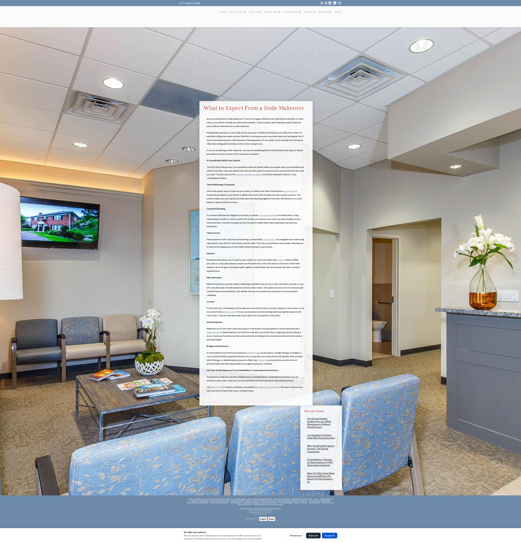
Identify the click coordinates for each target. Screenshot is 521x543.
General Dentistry (220, 501)
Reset (271, 519)
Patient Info (252, 501)
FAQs (316, 499)
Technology (314, 502)
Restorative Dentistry (319, 501)
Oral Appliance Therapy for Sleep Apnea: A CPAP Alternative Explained (320, 462)
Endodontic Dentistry (302, 499)
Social (304, 502)
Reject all (313, 535)
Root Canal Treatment (198, 502)
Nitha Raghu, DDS (243, 499)
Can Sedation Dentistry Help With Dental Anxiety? (321, 436)
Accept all (329, 535)
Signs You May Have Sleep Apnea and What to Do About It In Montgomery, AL (321, 477)
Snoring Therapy (251, 502)
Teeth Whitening (269, 502)
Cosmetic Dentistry (200, 501)
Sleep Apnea (236, 502)
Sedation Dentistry (219, 502)
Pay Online (272, 504)
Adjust (263, 519)
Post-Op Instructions (287, 501)
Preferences (296, 535)
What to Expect (245, 504)
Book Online (260, 504)
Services (303, 501)
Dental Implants (282, 499)
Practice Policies (267, 501)
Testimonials (328, 502)
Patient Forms (237, 501)
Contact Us (199, 499)
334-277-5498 (193, 3)
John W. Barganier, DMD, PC (219, 499)
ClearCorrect (326, 499)
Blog (281, 504)
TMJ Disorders (286, 502)
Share (297, 502)
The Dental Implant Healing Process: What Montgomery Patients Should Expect (319, 423)
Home (190, 499)
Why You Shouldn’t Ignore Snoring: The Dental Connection (320, 448)
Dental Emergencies (263, 499)
